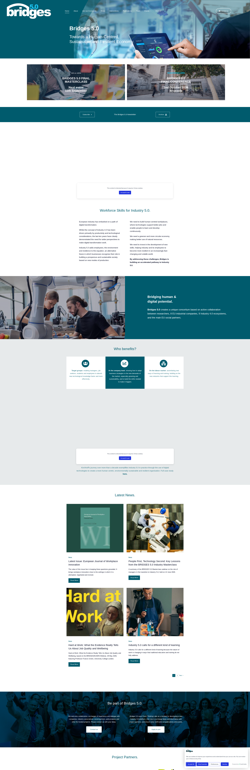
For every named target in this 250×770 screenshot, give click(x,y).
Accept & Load (125, 192)
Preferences (214, 764)
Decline (224, 764)
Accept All (191, 764)
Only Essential (202, 764)
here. (125, 474)
